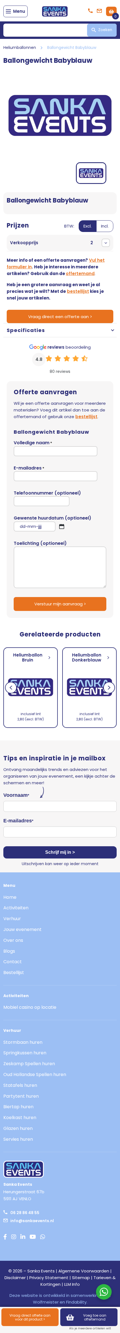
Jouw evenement (22, 929)
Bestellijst (13, 972)
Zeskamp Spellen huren (29, 1063)
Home (9, 897)
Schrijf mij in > (60, 852)
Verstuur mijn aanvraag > (60, 604)
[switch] (88, 229)
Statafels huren (20, 1085)
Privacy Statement (48, 1277)
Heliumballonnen (19, 47)
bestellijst (78, 291)
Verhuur (12, 918)
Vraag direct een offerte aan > (60, 316)
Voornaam (16, 795)
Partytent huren (21, 1096)
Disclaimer (15, 1277)
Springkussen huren (24, 1053)
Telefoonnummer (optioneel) (47, 493)
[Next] (109, 687)
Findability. (76, 1302)
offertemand (80, 273)
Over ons (13, 940)
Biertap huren (18, 1107)
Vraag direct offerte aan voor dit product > (30, 1317)
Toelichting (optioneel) (40, 543)
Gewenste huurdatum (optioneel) (52, 523)
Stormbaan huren (22, 1042)
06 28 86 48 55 (24, 1212)
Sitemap (81, 1277)
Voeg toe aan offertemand (94, 1317)
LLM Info (72, 1284)
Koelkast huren (19, 1117)
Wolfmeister (46, 1302)
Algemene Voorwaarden (83, 1271)
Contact (12, 961)
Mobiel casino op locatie (29, 1007)
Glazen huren (18, 1128)
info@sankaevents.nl (32, 1221)
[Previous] (11, 687)
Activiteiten (15, 908)
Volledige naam (33, 443)
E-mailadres (29, 468)
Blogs (9, 951)
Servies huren (18, 1139)
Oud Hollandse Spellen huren (34, 1074)
